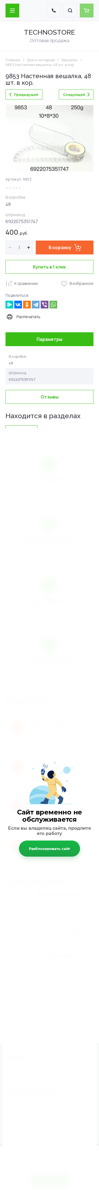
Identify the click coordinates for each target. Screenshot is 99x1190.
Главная (13, 60)
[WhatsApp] (53, 304)
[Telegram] (36, 304)
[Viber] (44, 304)
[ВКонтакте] (18, 304)
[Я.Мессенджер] (9, 304)
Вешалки (70, 60)
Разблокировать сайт (49, 848)
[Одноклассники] (27, 304)
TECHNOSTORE (49, 32)
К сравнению (26, 283)
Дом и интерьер (41, 60)
